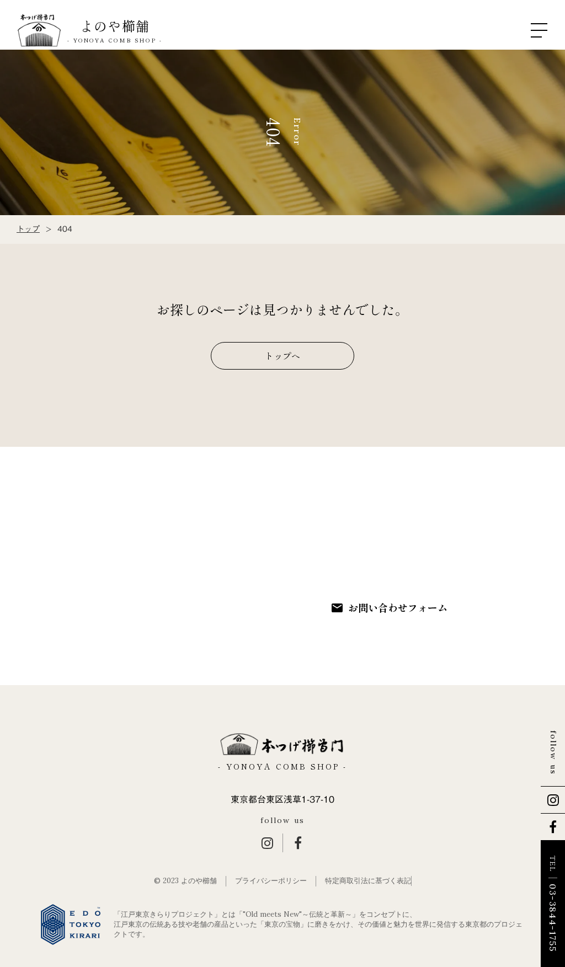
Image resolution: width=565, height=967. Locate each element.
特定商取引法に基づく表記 (368, 880)
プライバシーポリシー (271, 880)
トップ (28, 229)
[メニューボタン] (539, 30)
